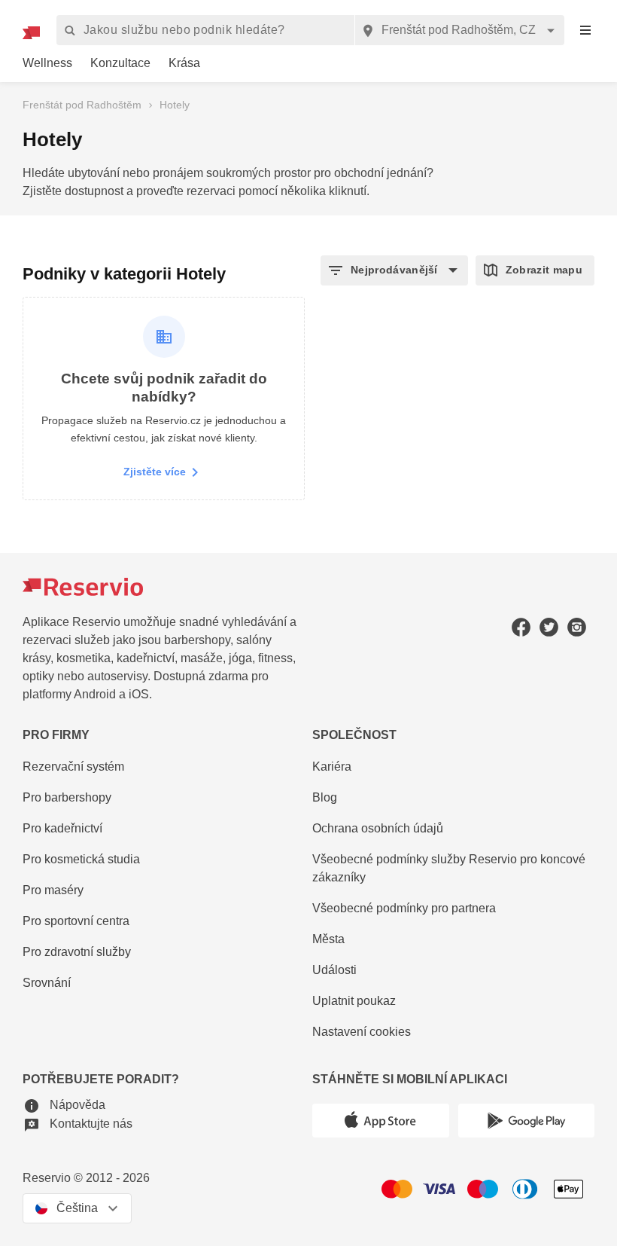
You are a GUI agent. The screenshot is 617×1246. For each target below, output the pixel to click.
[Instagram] (577, 627)
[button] (394, 270)
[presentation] (585, 30)
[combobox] (459, 30)
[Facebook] (521, 627)
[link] (47, 63)
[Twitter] (549, 627)
